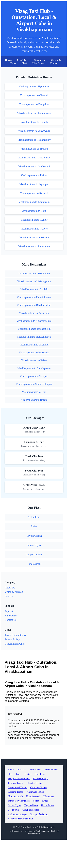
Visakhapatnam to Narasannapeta (34, 336)
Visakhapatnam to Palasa (34, 360)
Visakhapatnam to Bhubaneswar (34, 113)
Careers (9, 596)
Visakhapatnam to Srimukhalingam (34, 384)
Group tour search (30, 810)
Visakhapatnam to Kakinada (34, 237)
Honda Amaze (34, 563)
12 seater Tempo (15, 783)
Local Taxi (22, 60)
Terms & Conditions (15, 635)
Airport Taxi (56, 60)
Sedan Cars (34, 517)
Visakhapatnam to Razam (34, 399)
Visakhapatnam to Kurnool (34, 193)
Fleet (24, 63)
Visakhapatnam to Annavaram (34, 246)
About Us (10, 587)
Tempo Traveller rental (19, 778)
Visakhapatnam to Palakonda (34, 352)
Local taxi (21, 769)
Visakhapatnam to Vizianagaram (34, 281)
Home (8, 60)
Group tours (13, 810)
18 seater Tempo (34, 783)
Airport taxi (35, 769)
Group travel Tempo (17, 787)
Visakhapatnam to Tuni (34, 392)
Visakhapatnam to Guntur (34, 219)
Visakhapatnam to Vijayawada (34, 130)
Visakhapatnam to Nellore (34, 228)
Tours (13, 63)
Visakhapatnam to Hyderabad (34, 86)
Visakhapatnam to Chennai (34, 95)
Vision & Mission (14, 591)
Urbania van (48, 796)
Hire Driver (38, 63)
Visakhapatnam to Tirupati (34, 148)
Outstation (39, 60)
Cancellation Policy (15, 643)
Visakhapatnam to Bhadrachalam (34, 305)
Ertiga (34, 526)
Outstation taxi (51, 769)
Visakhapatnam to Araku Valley (34, 157)
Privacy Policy (12, 639)
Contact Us (10, 619)
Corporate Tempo (38, 787)
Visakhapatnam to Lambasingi (34, 166)
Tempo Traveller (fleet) (19, 801)
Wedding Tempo (15, 792)
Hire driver (40, 774)
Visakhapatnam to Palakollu (34, 344)
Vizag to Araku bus (39, 814)
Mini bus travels (15, 796)
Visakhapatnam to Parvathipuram (34, 297)
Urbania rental (33, 796)
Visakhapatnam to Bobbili (34, 289)
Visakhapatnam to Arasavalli (34, 313)
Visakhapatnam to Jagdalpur (34, 184)
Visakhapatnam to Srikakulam (34, 273)
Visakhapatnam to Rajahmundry (34, 139)
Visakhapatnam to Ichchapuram (34, 328)
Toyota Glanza (34, 535)
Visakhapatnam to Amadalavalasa (34, 320)
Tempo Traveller (34, 554)
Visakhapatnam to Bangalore (34, 104)
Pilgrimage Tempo (35, 792)
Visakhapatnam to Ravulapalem (34, 368)
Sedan (36, 801)
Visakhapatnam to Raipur (34, 175)
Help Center (11, 615)
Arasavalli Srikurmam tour (20, 818)
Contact (54, 63)
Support (9, 611)
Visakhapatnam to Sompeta (34, 376)
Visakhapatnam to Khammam (34, 202)
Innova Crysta (34, 545)
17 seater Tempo (40, 778)
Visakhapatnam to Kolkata (34, 122)
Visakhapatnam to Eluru (34, 210)
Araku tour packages (17, 814)
